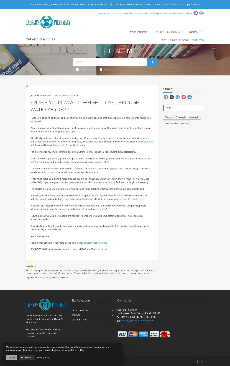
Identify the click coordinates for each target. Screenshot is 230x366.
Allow (12, 357)
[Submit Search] (152, 62)
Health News (87, 69)
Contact (193, 31)
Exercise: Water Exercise (176, 122)
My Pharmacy (139, 31)
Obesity (168, 117)
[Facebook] (195, 13)
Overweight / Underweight (187, 117)
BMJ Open (71, 131)
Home (164, 39)
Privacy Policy (44, 357)
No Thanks (27, 357)
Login (189, 13)
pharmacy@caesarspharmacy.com (137, 320)
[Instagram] (201, 13)
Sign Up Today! (176, 13)
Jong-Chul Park (145, 141)
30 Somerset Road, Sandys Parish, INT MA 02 (54, 4)
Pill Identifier (126, 13)
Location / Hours (158, 13)
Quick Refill (141, 13)
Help (114, 13)
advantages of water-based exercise (89, 242)
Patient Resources (168, 31)
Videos (107, 69)
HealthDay (46, 277)
